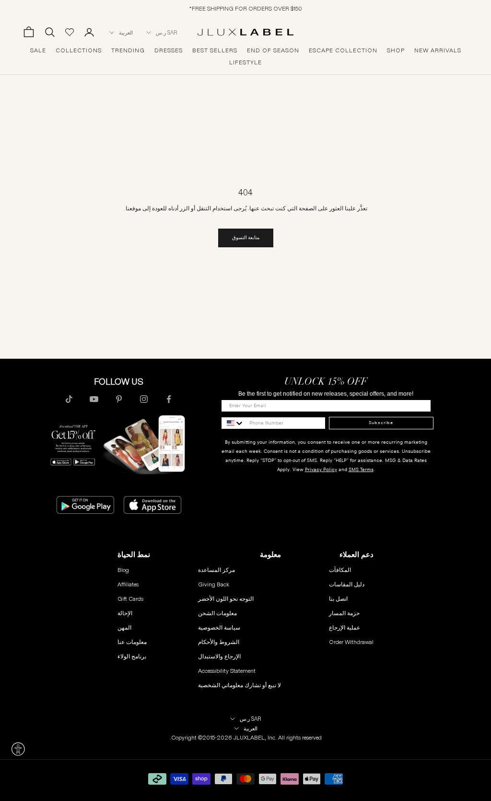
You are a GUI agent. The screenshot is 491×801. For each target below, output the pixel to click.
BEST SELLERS (214, 50)
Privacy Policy (321, 469)
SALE (38, 50)
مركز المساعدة (216, 569)
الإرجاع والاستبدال (219, 656)
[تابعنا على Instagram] (144, 399)
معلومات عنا (132, 641)
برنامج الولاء (131, 656)
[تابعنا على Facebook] (169, 399)
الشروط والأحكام (218, 641)
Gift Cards (130, 598)
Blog (123, 569)
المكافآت (340, 569)
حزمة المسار (344, 613)
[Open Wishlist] (69, 32)
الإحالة (124, 613)
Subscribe (381, 422)
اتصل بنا (338, 598)
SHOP (396, 50)
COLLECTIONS (79, 50)
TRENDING (128, 50)
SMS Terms (361, 469)
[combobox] (233, 423)
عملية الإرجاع (344, 627)
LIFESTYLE (245, 62)
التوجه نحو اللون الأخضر (226, 598)
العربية (126, 32)
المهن (124, 627)
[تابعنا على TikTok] (69, 399)
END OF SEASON (273, 50)
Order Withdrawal (351, 641)
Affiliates (128, 584)
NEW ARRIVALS (437, 50)
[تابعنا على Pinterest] (119, 399)
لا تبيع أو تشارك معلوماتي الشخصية (239, 685)
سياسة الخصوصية (219, 627)
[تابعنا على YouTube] (94, 399)
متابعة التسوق (245, 237)
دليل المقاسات (346, 584)
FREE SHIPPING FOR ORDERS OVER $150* (245, 8)
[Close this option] (18, 749)
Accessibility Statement (227, 670)
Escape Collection (343, 50)
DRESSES (168, 50)
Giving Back (213, 584)
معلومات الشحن (217, 613)
